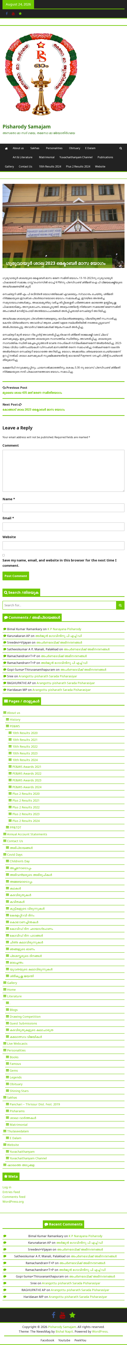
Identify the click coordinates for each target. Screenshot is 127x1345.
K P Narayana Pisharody (64, 629)
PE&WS (15, 726)
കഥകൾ (15, 888)
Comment (10, 445)
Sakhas (34, 148)
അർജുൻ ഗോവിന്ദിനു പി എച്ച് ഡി (58, 636)
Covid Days (14, 855)
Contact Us (25, 166)
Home (11, 990)
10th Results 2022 (25, 746)
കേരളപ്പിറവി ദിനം (22, 915)
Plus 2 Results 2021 (26, 800)
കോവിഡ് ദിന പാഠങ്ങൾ (26, 935)
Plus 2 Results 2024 (78, 166)
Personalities (54, 148)
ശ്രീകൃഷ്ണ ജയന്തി (22, 976)
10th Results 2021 (25, 740)
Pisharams (17, 1111)
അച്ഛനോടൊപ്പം (20, 868)
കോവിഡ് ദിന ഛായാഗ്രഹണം (31, 929)
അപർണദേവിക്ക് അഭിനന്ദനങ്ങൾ (59, 642)
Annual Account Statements (27, 834)
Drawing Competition (25, 1017)
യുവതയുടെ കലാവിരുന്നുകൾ (31, 969)
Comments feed (13, 1197)
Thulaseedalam (18, 1131)
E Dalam (90, 148)
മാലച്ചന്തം (16, 962)
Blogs (14, 1010)
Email (8, 518)
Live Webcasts (17, 1043)
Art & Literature (22, 157)
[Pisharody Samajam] (6, 148)
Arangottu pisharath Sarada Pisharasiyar (48, 676)
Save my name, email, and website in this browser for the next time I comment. (59, 563)
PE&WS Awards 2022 (26, 773)
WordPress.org (13, 1202)
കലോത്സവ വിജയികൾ (26, 1037)
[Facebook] (6, 13)
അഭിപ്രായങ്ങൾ (21, 848)
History (15, 719)
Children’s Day (20, 861)
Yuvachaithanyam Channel (76, 157)
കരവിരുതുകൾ (20, 895)
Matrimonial (47, 157)
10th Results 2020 (25, 733)
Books (14, 1057)
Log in (6, 1187)
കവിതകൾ (17, 902)
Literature (14, 996)
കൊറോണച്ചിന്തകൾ (24, 922)
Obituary (74, 148)
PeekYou (80, 1340)
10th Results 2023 (25, 753)
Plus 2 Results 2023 (26, 814)
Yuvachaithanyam (22, 1152)
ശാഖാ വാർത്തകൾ (23, 1118)
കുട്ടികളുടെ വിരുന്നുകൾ (27, 908)
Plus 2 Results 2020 (26, 794)
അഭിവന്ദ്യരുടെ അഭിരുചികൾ (31, 875)
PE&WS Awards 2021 (26, 767)
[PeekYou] (20, 13)
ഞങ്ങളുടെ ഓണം (22, 949)
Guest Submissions (23, 1023)
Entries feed (11, 1192)
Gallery (9, 166)
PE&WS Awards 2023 (26, 780)
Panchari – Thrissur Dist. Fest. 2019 (35, 1104)
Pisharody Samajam (26, 126)
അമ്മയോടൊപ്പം (21, 881)
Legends (16, 1077)
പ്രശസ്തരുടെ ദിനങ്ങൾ (26, 956)
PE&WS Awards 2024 (26, 787)
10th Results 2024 (50, 166)
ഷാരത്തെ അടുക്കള (20, 1165)
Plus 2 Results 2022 (26, 807)
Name (8, 499)
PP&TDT (15, 827)
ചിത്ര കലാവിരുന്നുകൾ (26, 942)
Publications (105, 157)
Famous (15, 1064)
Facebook (47, 1340)
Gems (14, 1070)
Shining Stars (19, 1091)
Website (100, 166)
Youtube (64, 1340)
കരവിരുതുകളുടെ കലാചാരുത (31, 1030)
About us (18, 148)
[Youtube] (13, 13)
